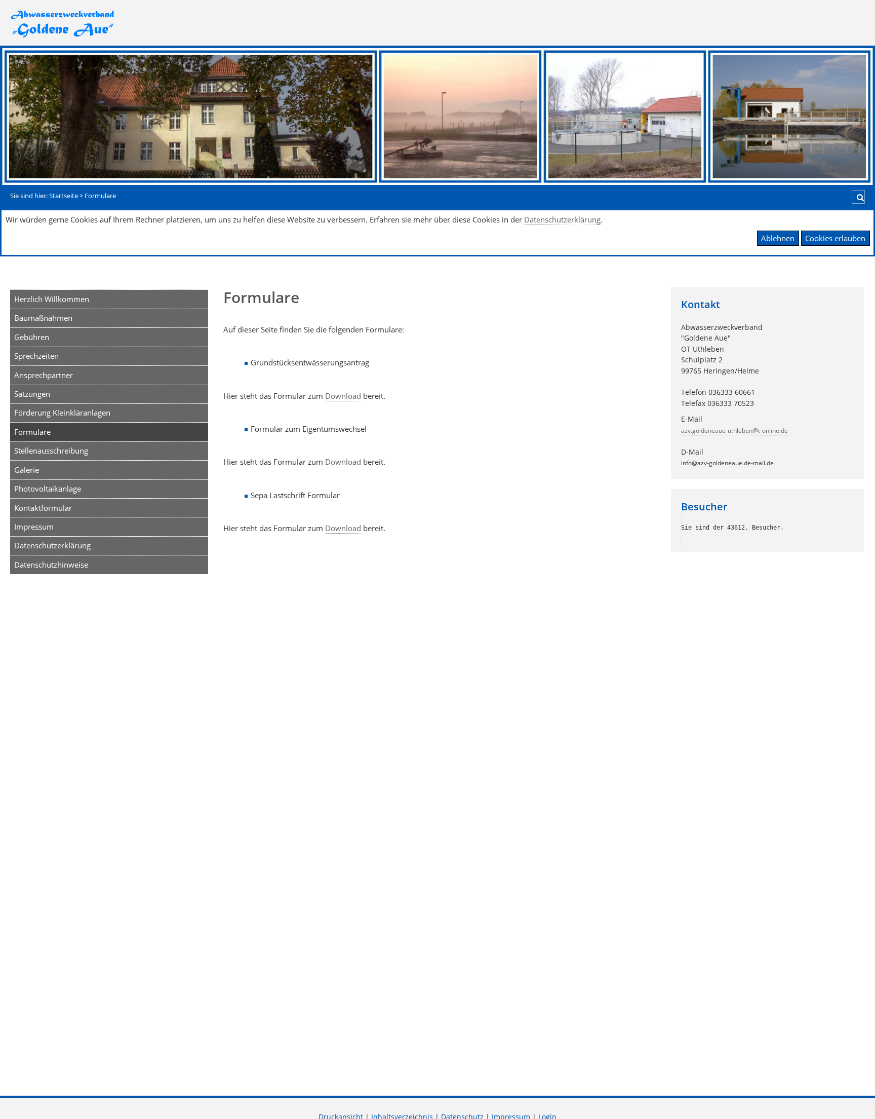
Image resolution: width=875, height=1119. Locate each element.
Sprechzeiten (36, 356)
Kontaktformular (43, 508)
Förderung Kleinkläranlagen (62, 412)
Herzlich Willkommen (51, 299)
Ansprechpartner (43, 375)
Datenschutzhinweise (51, 564)
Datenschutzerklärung (562, 219)
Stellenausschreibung (51, 450)
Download (343, 396)
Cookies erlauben (835, 238)
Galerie (26, 470)
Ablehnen (777, 238)
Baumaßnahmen (43, 318)
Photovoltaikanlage (47, 488)
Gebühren (31, 337)
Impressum (34, 526)
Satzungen (32, 394)
